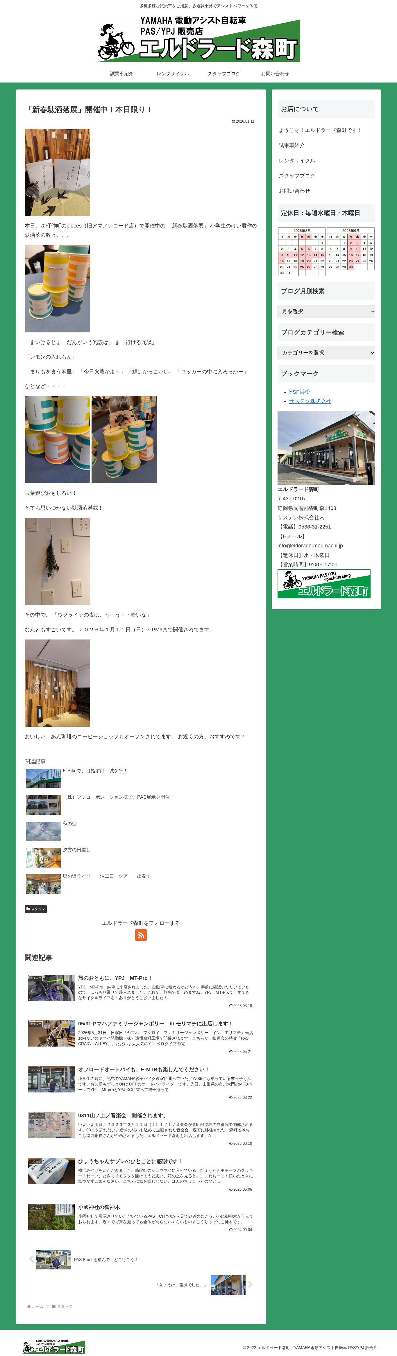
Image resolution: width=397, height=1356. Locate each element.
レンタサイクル (297, 161)
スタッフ (38, 909)
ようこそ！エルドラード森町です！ (320, 130)
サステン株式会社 (310, 401)
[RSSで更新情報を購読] (141, 935)
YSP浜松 (299, 392)
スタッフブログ (297, 176)
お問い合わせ (294, 191)
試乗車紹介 (292, 145)
